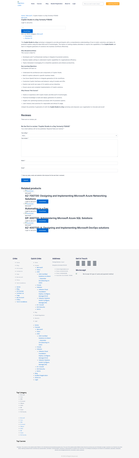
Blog (47, 3)
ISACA (39, 309)
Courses (39, 3)
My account (20, 277)
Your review (24, 138)
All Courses (20, 268)
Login (74, 3)
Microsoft (29, 15)
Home (33, 3)
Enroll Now (27, 31)
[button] (69, 416)
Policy (18, 280)
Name (23, 160)
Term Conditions (21, 283)
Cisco (38, 270)
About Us (67, 3)
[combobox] (93, 3)
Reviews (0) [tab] (28, 38)
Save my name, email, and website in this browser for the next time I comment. (44, 175)
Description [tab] (28, 36)
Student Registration (57, 3)
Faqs (18, 274)
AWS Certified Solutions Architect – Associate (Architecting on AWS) (45, 278)
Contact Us (20, 271)
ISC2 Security (41, 307)
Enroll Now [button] (42, 201)
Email (23, 168)
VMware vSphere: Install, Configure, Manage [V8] (44, 300)
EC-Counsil (40, 305)
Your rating (24, 133)
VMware (39, 287)
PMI (21, 407)
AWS (38, 272)
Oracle (39, 285)
